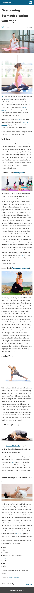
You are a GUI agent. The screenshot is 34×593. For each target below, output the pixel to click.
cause (20, 119)
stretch (14, 462)
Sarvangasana (19, 172)
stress (23, 255)
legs (8, 244)
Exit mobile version (17, 590)
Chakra (18, 533)
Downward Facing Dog (13, 446)
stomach (7, 99)
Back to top (29, 584)
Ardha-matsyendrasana (20, 268)
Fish (4, 558)
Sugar (3, 96)
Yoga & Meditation (14, 577)
